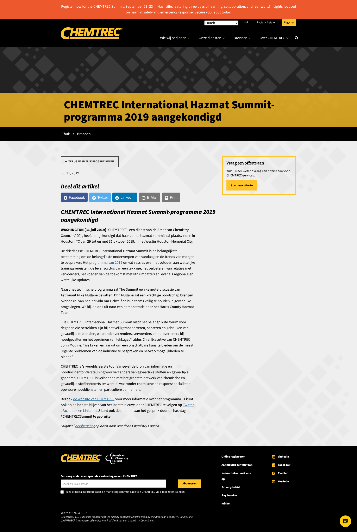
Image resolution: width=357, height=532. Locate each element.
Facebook (284, 465)
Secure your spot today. (212, 12)
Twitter (283, 473)
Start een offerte (242, 185)
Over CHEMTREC (272, 38)
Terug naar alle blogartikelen (91, 161)
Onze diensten (210, 38)
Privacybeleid (230, 487)
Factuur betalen (266, 22)
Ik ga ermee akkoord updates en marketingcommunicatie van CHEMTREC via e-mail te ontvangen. (125, 492)
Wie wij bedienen (173, 38)
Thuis (66, 134)
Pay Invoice (229, 495)
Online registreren (233, 457)
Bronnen (240, 38)
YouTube (283, 481)
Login (246, 22)
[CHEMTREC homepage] (92, 38)
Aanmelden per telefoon (236, 465)
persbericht (84, 426)
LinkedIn (283, 457)
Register (289, 22)
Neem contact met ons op (236, 476)
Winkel (225, 504)
